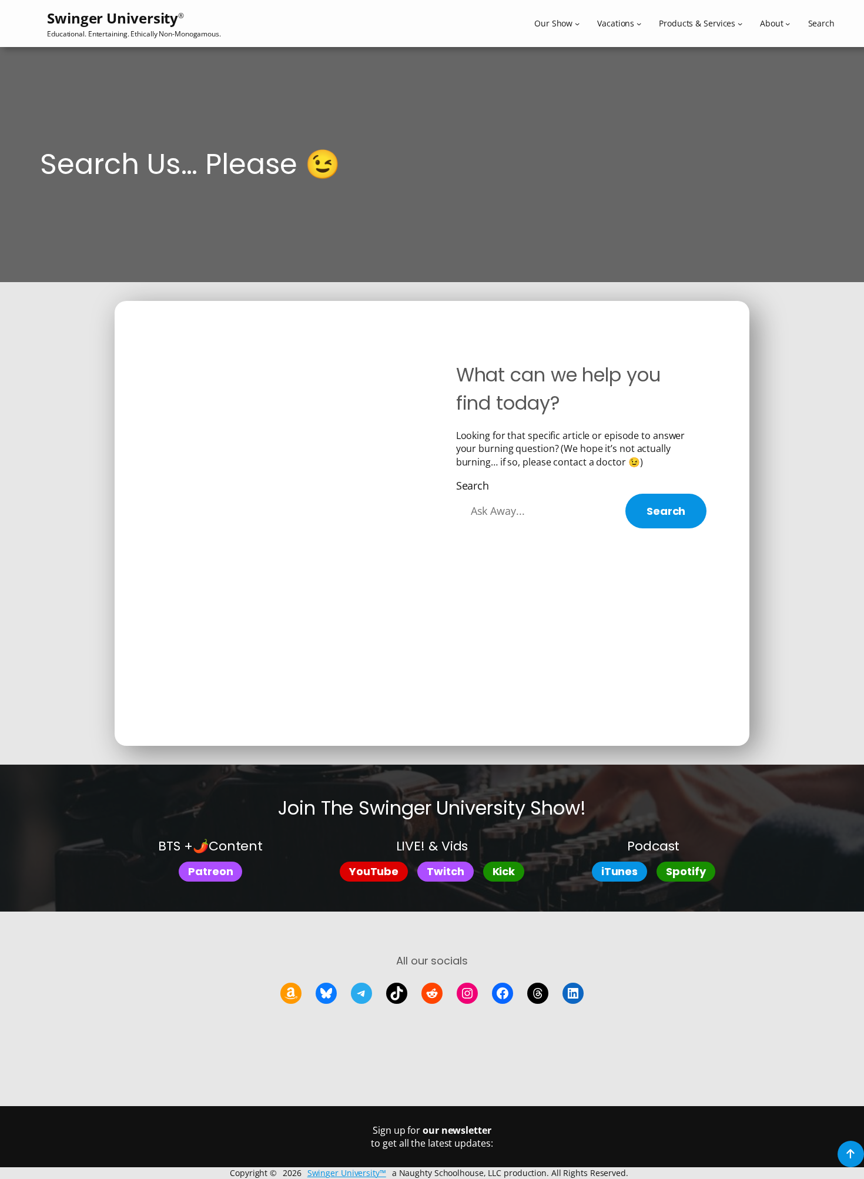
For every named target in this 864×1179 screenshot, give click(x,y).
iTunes (619, 871)
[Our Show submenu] (577, 23)
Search (472, 485)
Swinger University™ (346, 1172)
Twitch (445, 871)
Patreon (210, 871)
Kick (504, 871)
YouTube (373, 871)
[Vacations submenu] (639, 23)
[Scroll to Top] (851, 1154)
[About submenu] (787, 23)
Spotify (685, 871)
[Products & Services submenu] (740, 23)
